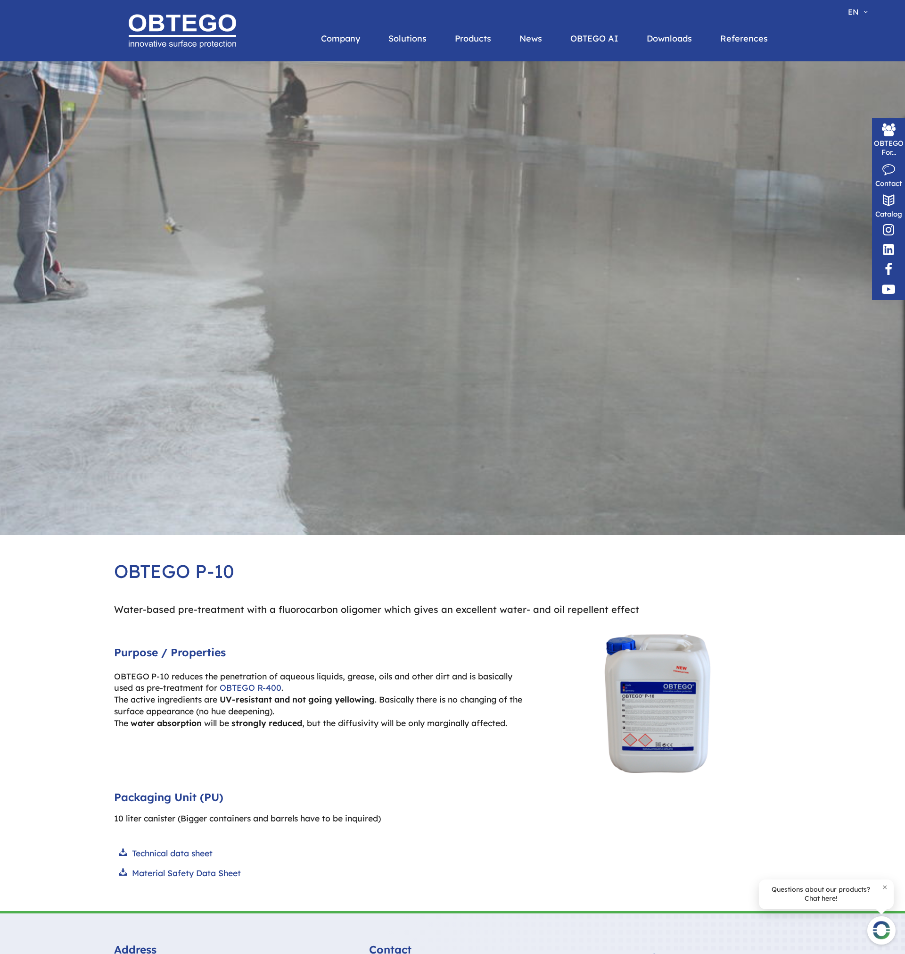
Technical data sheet (172, 853)
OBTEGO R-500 (435, 206)
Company (340, 38)
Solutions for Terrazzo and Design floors (394, 140)
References (744, 38)
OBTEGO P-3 (313, 171)
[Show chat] (881, 930)
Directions (544, 99)
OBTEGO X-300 (199, 171)
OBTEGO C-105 (552, 145)
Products (473, 38)
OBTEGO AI (594, 38)
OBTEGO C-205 (553, 181)
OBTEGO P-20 (315, 135)
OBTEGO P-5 (313, 206)
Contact (888, 183)
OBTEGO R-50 (433, 188)
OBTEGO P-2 (313, 117)
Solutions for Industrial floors (389, 113)
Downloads (669, 38)
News (530, 38)
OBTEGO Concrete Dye (683, 117)
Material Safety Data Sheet (186, 873)
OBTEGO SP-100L (202, 117)
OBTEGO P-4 (313, 188)
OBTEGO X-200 (199, 153)
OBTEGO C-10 (551, 109)
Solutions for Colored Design (386, 166)
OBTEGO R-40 (433, 135)
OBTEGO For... (889, 148)
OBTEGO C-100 (553, 127)
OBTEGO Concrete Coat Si (688, 99)
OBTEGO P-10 (315, 99)
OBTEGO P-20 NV (321, 153)
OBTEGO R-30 (433, 117)
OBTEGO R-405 (435, 171)
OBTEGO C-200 (553, 163)
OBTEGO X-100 (199, 135)
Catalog (888, 213)
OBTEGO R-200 (435, 99)
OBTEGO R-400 (436, 153)
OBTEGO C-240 (553, 199)
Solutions (407, 38)
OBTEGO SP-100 (201, 99)
